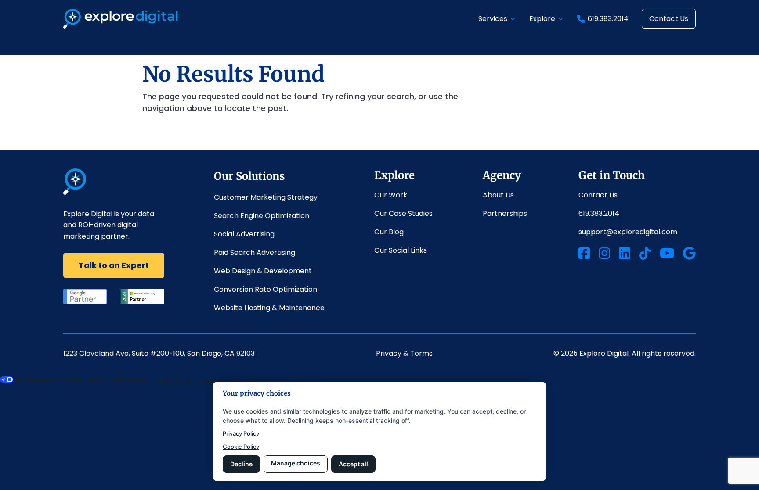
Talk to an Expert (114, 265)
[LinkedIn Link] (624, 255)
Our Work (390, 195)
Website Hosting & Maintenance (269, 308)
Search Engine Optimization (261, 216)
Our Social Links (400, 250)
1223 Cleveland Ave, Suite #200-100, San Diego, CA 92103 (159, 353)
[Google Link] (689, 255)
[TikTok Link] (645, 255)
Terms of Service (269, 380)
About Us (498, 195)
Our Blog (389, 232)
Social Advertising (244, 234)
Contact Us (668, 19)
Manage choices (295, 463)
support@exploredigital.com (627, 232)
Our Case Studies (403, 213)
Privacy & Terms (404, 353)
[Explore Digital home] (75, 191)
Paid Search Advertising (254, 252)
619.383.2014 (608, 19)
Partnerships (506, 213)
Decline (241, 464)
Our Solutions (249, 176)
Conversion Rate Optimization (265, 289)
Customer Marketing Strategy (266, 197)
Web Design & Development (263, 271)
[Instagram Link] (604, 255)
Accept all (353, 464)
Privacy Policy (241, 433)
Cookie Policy (241, 446)
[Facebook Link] (584, 255)
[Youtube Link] (667, 255)
